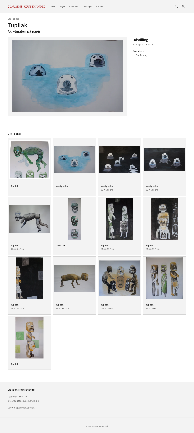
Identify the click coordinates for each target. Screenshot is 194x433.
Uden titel (61, 245)
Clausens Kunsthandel (100, 426)
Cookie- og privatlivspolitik (21, 407)
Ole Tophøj (141, 55)
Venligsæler (62, 186)
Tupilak (14, 186)
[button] (176, 6)
